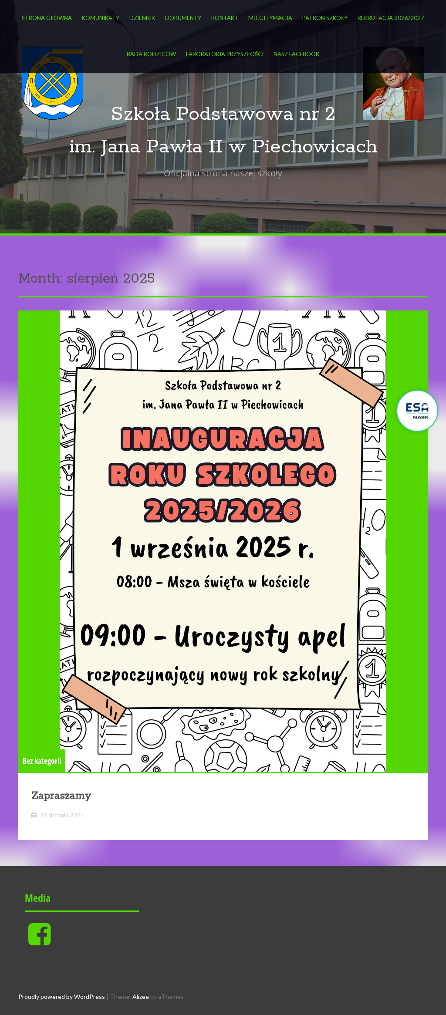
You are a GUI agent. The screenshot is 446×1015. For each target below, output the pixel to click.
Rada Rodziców (151, 54)
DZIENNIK (142, 17)
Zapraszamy (61, 795)
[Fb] (39, 941)
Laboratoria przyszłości (225, 54)
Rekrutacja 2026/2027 (391, 17)
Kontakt (224, 17)
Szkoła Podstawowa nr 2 (223, 114)
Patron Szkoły (325, 17)
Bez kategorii (42, 760)
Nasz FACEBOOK (296, 54)
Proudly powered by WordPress (61, 996)
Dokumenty (183, 17)
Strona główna (47, 17)
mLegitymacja (270, 17)
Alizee (140, 996)
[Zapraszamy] (223, 541)
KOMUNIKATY (100, 17)
